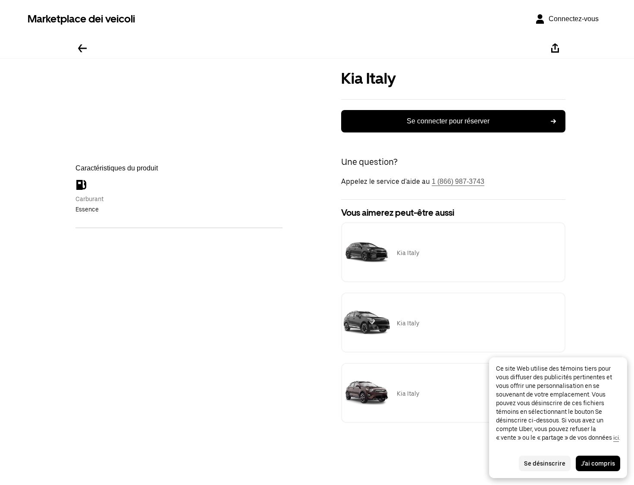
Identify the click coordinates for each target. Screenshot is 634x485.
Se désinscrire (544, 463)
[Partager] (555, 48)
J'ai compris (598, 463)
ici (616, 437)
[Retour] (82, 48)
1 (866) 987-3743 (458, 181)
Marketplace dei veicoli (81, 19)
